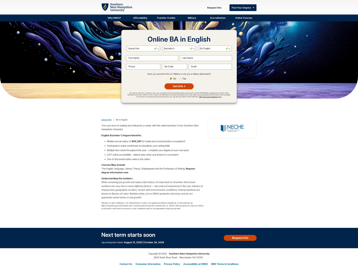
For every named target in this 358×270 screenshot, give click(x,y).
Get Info (178, 86)
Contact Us (126, 264)
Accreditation (218, 17)
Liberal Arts (106, 120)
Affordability (140, 17)
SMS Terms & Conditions (225, 264)
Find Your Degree (241, 7)
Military (192, 17)
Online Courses (243, 17)
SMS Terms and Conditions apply (210, 97)
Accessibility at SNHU (195, 264)
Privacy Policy (172, 264)
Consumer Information (148, 264)
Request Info (214, 7)
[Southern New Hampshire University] (116, 7)
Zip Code (168, 66)
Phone (131, 66)
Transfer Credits (166, 17)
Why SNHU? (114, 17)
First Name (133, 58)
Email (193, 66)
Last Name (187, 58)
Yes (184, 78)
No (174, 78)
